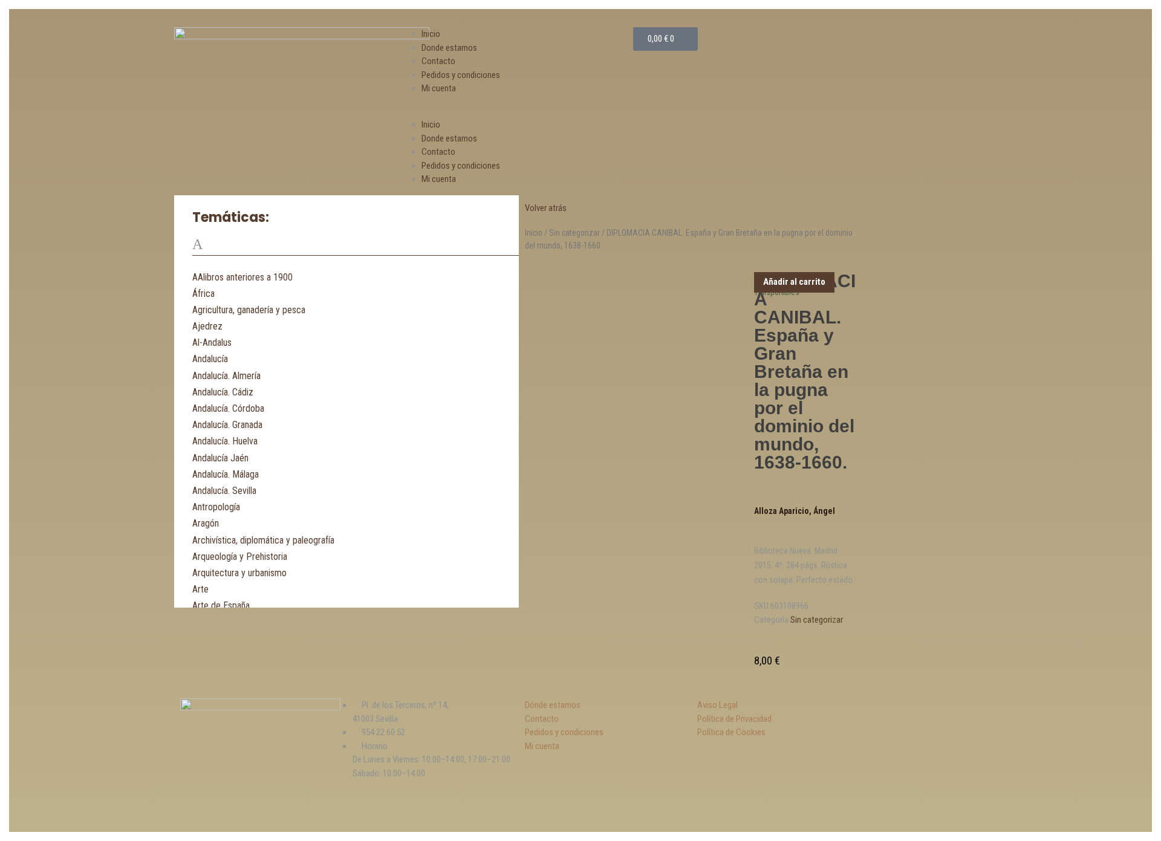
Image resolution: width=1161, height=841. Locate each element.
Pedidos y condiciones (460, 75)
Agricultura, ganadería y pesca (248, 310)
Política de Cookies (731, 732)
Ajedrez (207, 326)
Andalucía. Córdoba (228, 408)
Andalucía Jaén (220, 458)
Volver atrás (546, 208)
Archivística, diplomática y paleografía (263, 540)
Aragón (205, 523)
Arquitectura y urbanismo (239, 573)
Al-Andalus (212, 342)
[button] (518, 112)
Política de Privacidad (734, 718)
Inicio (430, 33)
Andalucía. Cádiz (222, 392)
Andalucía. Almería (226, 376)
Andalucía (210, 359)
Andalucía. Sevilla (224, 490)
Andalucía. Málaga (225, 474)
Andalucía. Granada (227, 424)
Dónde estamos (552, 705)
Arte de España (221, 605)
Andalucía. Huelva (225, 441)
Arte (200, 589)
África (203, 293)
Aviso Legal (717, 705)
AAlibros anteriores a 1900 (242, 277)
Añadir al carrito (794, 281)
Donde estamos (449, 47)
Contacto (438, 61)
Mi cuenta (438, 88)
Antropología (216, 507)
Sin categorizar (574, 233)
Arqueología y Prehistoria (239, 556)
